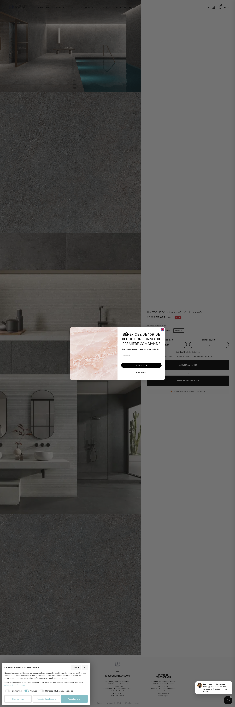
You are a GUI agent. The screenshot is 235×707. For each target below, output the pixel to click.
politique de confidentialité (14, 685)
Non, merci (141, 373)
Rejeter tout (18, 699)
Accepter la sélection (46, 699)
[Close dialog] (162, 329)
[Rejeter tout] (85, 667)
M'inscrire (141, 365)
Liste (77, 667)
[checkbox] (13, 690)
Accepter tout (74, 699)
